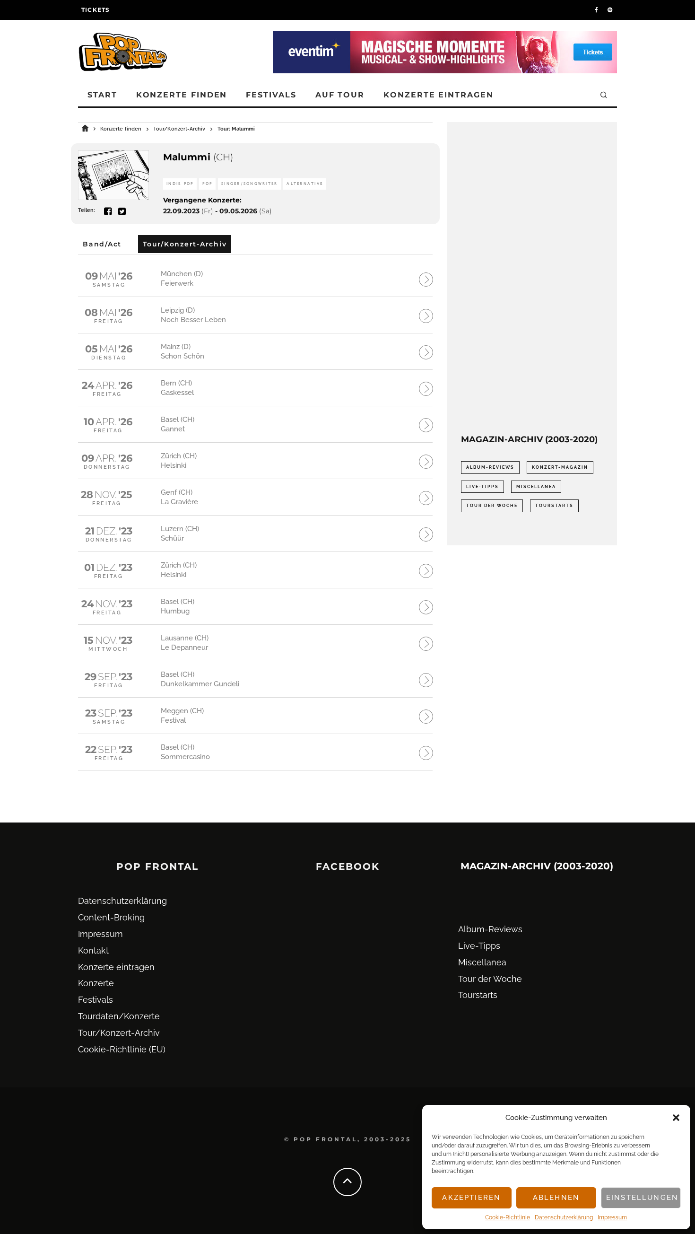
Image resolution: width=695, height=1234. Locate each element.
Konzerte (96, 983)
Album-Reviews (490, 467)
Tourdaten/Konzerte (119, 1016)
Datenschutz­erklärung (564, 1217)
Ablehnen (556, 1197)
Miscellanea (536, 486)
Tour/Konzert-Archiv (119, 1033)
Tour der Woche (492, 505)
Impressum (612, 1217)
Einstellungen (642, 1197)
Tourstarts (554, 505)
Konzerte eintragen (438, 94)
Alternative (305, 183)
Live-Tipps (482, 486)
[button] (676, 1117)
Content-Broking (111, 917)
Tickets (95, 9)
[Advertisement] (532, 278)
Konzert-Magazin (560, 467)
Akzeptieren (471, 1197)
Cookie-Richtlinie (507, 1217)
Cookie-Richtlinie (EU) (121, 1049)
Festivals (271, 94)
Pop (207, 183)
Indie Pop (179, 183)
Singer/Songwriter (249, 183)
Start (102, 94)
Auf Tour (340, 94)
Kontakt (93, 950)
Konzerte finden (181, 94)
